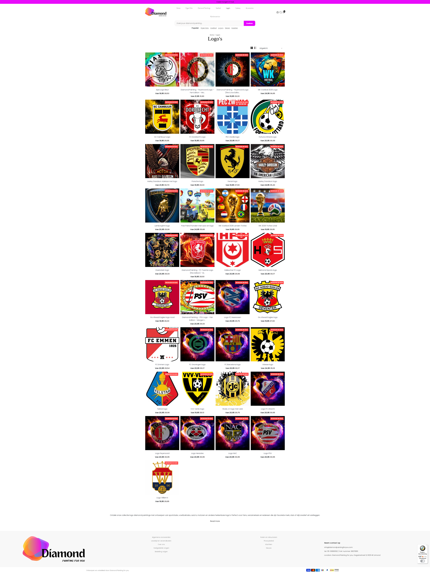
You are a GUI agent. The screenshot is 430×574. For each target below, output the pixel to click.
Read (212, 521)
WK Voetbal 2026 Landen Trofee (233, 225)
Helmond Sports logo (268, 270)
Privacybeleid (269, 541)
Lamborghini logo (162, 225)
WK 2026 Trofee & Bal (268, 225)
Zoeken (249, 23)
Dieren (227, 28)
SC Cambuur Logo (162, 137)
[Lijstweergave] (255, 48)
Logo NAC (232, 453)
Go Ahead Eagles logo (268, 317)
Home (178, 8)
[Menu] (426, 545)
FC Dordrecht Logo (197, 137)
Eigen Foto (189, 8)
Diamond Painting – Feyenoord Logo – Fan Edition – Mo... (197, 91)
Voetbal (218, 8)
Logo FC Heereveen (232, 317)
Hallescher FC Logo (232, 270)
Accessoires (250, 8)
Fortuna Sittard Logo (268, 137)
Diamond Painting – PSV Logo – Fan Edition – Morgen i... (197, 318)
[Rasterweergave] (252, 48)
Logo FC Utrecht (268, 409)
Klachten (268, 544)
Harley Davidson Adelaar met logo (162, 181)
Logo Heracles (197, 453)
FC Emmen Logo (162, 364)
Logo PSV (268, 453)
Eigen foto (205, 28)
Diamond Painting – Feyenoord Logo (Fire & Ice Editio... (232, 91)
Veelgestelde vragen (161, 548)
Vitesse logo (267, 364)
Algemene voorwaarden (161, 537)
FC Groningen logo (197, 364)
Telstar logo (162, 409)
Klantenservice (215, 16)
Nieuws (268, 548)
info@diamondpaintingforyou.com (338, 547)
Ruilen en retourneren (268, 537)
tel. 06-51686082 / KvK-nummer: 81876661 (341, 551)
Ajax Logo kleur (162, 89)
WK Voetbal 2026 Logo (268, 89)
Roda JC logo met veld (233, 409)
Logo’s (228, 8)
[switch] (422, 561)
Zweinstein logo (162, 270)
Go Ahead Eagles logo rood (162, 317)
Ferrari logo (232, 181)
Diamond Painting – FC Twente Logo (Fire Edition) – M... (197, 271)
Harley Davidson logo (267, 181)
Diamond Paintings (204, 8)
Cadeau (238, 8)
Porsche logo (197, 181)
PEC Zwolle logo (232, 137)
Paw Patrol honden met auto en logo (197, 225)
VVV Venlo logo (197, 409)
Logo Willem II (162, 497)
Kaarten (235, 28)
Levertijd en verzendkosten (161, 541)
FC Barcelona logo (233, 364)
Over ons (161, 544)
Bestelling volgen (161, 552)
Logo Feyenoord (162, 453)
